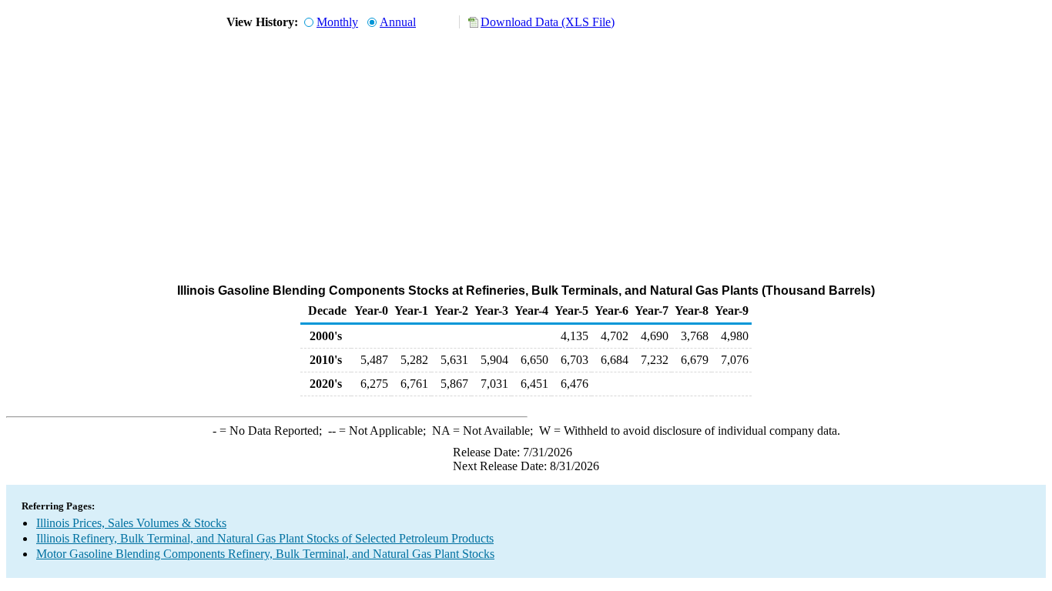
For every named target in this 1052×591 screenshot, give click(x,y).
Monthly (337, 21)
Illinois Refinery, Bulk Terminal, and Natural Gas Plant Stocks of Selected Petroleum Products (265, 538)
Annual (398, 21)
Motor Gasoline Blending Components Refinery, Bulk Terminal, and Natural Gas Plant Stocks (265, 553)
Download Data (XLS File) (548, 21)
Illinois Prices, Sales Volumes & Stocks (131, 522)
